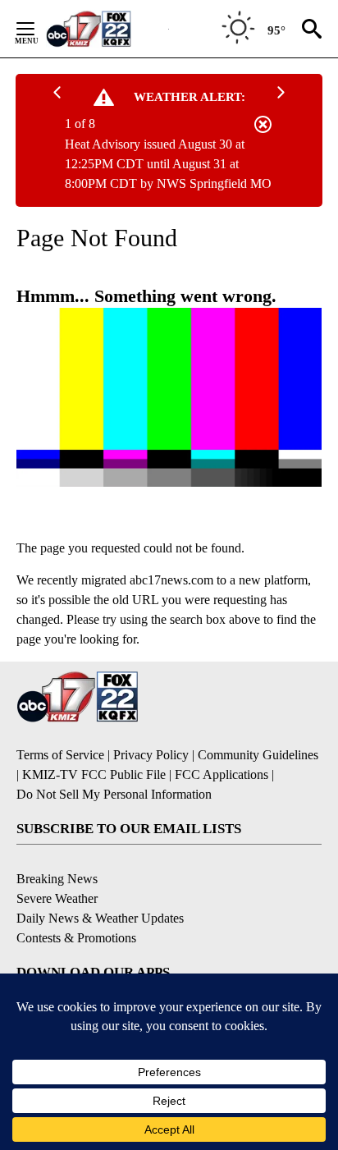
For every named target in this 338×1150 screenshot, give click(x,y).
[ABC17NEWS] (107, 28)
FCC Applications (221, 774)
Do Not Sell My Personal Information (114, 794)
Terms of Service (60, 755)
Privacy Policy (151, 755)
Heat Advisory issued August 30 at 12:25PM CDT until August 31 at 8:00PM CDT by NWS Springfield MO (168, 163)
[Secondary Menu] (37, 28)
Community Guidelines (258, 755)
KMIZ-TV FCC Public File (94, 774)
